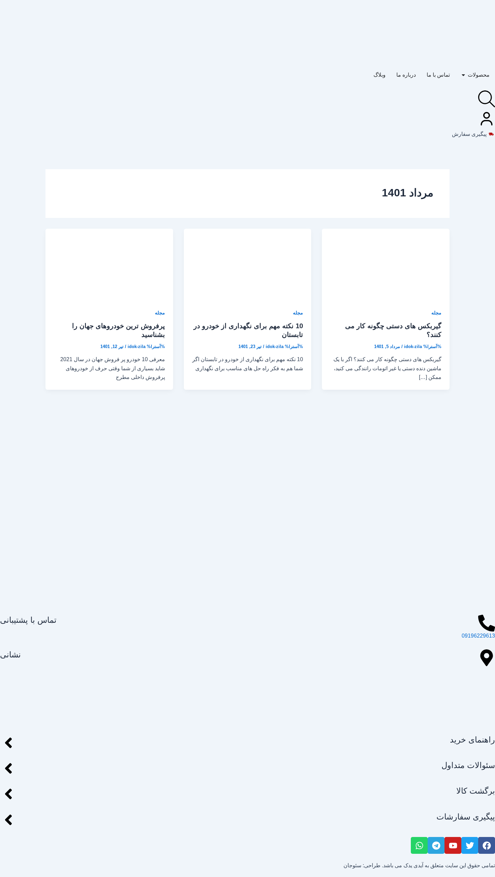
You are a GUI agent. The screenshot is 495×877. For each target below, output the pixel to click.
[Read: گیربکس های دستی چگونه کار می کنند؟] (386, 264)
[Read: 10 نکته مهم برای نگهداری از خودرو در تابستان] (247, 264)
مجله (436, 312)
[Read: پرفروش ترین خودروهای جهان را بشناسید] (109, 264)
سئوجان (352, 865)
